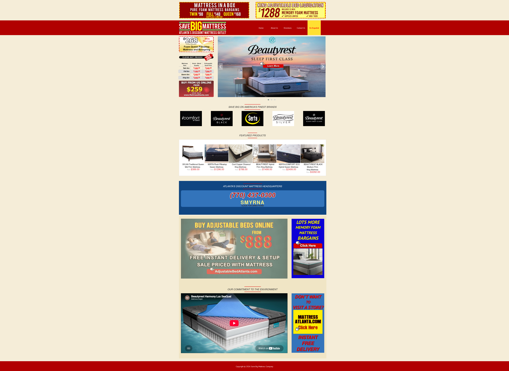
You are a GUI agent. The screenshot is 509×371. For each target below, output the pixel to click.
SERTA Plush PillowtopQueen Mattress (217, 165)
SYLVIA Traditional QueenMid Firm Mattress (193, 165)
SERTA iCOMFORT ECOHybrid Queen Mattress (289, 165)
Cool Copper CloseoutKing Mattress (241, 165)
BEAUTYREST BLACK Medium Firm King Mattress (313, 167)
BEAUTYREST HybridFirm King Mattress (265, 165)
